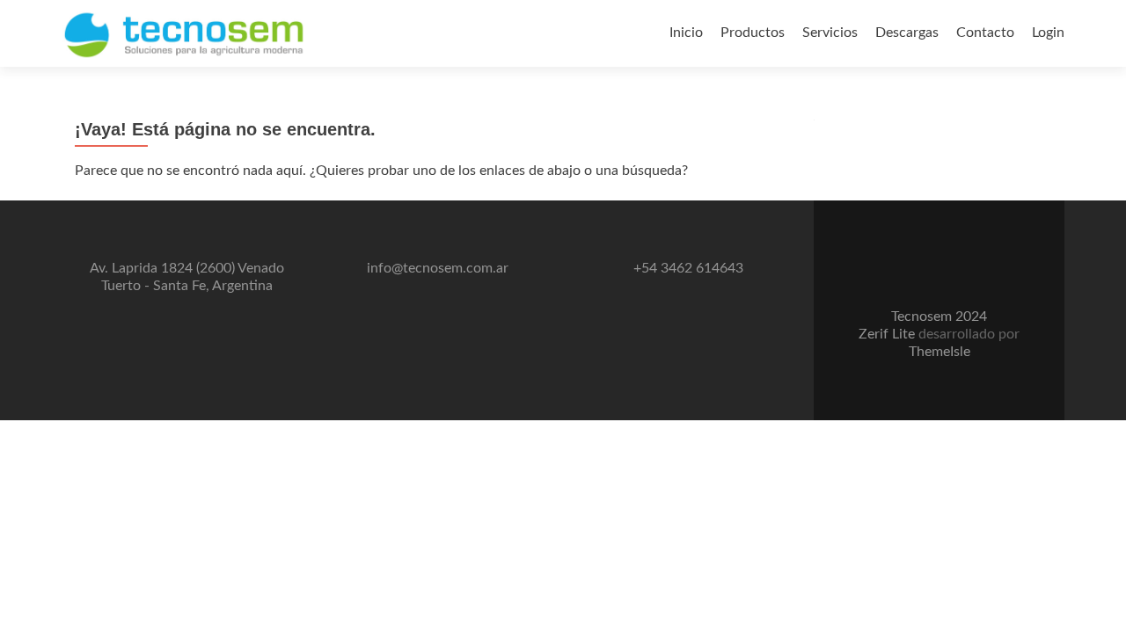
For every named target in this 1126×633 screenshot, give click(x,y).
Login (1048, 32)
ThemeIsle (939, 352)
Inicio (686, 32)
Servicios (830, 32)
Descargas (907, 32)
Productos (752, 32)
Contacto (985, 32)
